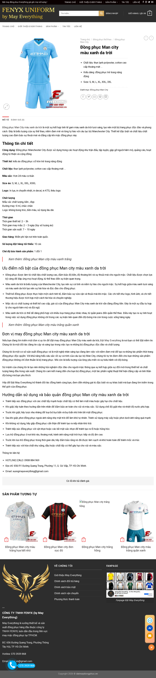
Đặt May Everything (110, 340)
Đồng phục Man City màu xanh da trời (22, 127)
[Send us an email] (152, 2)
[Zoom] (6, 107)
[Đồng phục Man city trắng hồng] (97, 521)
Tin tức (125, 2)
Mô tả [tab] (5, 120)
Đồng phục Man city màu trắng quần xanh (51, 325)
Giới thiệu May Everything (68, 575)
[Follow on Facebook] (143, 2)
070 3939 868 (27, 665)
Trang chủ (70, 2)
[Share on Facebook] (83, 96)
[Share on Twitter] (88, 96)
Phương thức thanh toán (67, 599)
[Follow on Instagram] (146, 2)
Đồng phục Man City (99, 90)
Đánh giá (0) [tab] (17, 120)
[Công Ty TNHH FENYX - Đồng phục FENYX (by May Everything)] (28, 13)
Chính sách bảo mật (65, 587)
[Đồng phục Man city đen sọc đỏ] (58, 521)
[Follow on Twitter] (149, 2)
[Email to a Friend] (94, 96)
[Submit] (101, 13)
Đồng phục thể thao (102, 39)
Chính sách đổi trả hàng (66, 581)
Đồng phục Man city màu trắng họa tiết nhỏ (20, 548)
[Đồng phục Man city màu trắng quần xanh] (136, 521)
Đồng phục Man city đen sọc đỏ (58, 548)
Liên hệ (136, 2)
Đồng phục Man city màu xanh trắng (47, 259)
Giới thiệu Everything (90, 2)
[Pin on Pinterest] (100, 96)
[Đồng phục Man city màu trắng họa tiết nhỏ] (20, 521)
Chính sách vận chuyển (66, 593)
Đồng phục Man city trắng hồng (97, 548)
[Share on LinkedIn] (105, 96)
